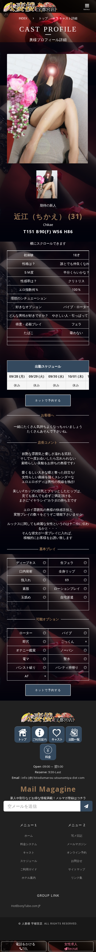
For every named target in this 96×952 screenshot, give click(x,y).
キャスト (28, 852)
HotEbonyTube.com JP (26, 906)
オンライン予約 (76, 852)
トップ (43, 18)
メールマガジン (76, 844)
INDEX (23, 18)
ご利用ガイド (28, 869)
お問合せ (76, 861)
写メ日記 (76, 836)
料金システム (28, 844)
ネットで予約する (48, 400)
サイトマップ (76, 869)
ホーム (28, 836)
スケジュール (28, 861)
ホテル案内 (29, 878)
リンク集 (76, 878)
